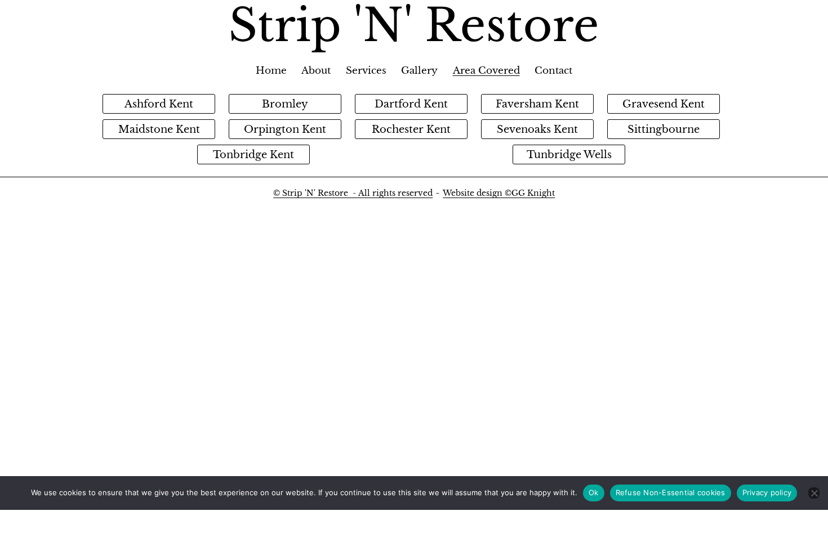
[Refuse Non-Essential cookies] (814, 493)
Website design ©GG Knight (499, 193)
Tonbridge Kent (253, 155)
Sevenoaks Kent (537, 129)
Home (271, 71)
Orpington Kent (285, 129)
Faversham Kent (537, 104)
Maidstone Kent (159, 129)
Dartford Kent (411, 104)
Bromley (285, 104)
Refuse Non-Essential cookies (670, 492)
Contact (553, 71)
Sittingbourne (663, 129)
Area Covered (486, 71)
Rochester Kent (411, 129)
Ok (594, 492)
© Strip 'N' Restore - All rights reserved (353, 193)
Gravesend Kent (663, 104)
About (316, 71)
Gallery (419, 71)
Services (366, 71)
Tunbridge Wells (569, 155)
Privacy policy (767, 492)
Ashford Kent (158, 104)
